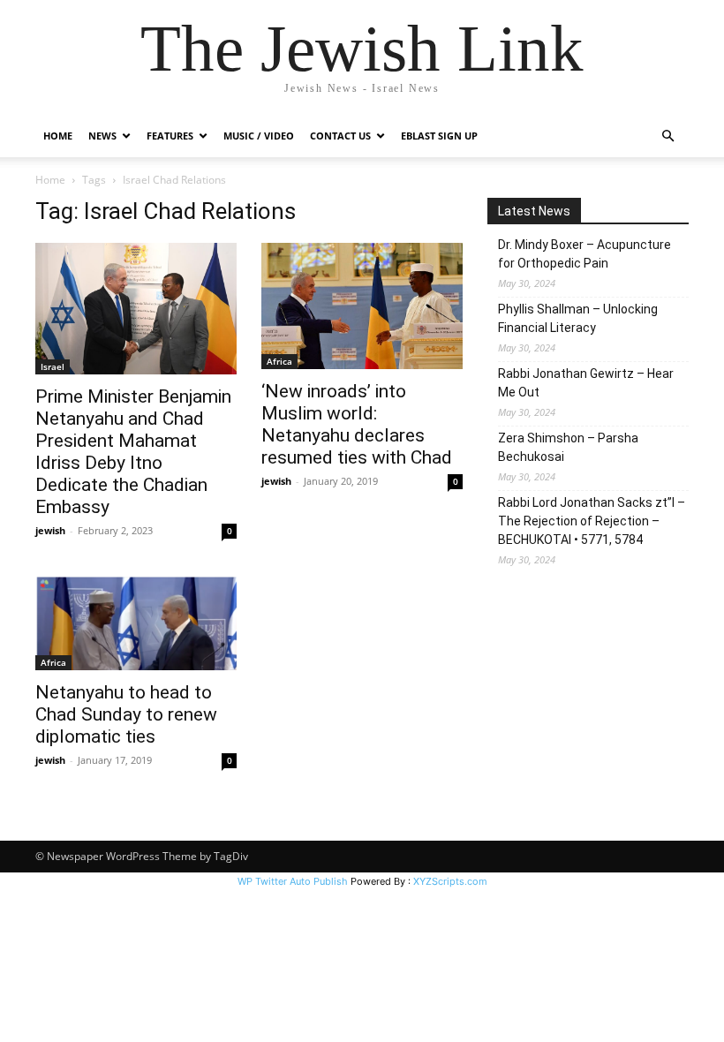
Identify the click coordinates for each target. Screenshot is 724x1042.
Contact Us (340, 135)
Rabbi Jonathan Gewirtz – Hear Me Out (586, 382)
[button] (667, 136)
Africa (279, 361)
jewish (50, 530)
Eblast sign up (439, 135)
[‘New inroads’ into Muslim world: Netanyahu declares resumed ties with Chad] (362, 306)
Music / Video (258, 135)
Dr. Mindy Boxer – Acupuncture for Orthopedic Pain (584, 254)
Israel (52, 366)
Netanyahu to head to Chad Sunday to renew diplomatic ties (126, 714)
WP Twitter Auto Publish (293, 881)
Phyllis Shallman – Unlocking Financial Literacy (578, 318)
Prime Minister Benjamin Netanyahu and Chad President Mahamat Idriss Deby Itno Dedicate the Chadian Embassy (133, 451)
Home (57, 135)
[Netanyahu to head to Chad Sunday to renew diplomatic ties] (136, 622)
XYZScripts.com (450, 881)
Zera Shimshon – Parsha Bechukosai (568, 447)
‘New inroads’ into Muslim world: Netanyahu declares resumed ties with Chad (356, 424)
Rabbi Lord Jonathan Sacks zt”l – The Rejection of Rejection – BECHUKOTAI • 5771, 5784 (591, 521)
